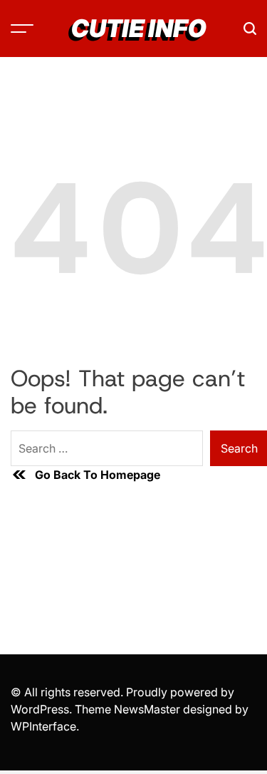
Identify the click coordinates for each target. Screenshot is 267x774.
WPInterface (43, 726)
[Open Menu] (22, 28)
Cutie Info (138, 28)
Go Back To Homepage (97, 475)
